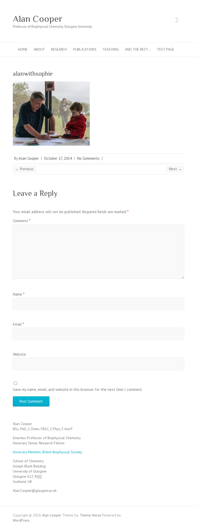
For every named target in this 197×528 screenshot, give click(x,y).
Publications (84, 49)
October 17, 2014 (58, 158)
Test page (165, 49)
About (39, 49)
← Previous (24, 168)
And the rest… (138, 49)
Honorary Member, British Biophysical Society (47, 452)
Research (59, 49)
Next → (175, 168)
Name (18, 294)
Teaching (111, 49)
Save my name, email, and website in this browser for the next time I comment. (78, 389)
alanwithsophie (33, 73)
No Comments (88, 158)
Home (22, 49)
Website (19, 354)
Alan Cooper (38, 19)
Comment (21, 220)
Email (18, 324)
